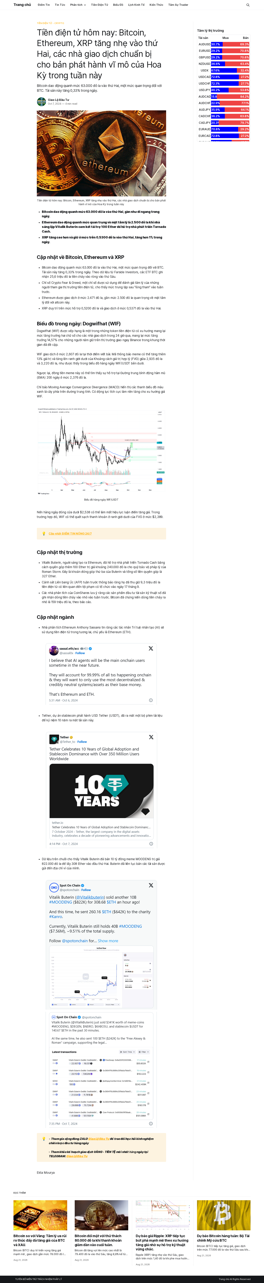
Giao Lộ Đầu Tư (58, 100)
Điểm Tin (44, 4)
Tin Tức (60, 4)
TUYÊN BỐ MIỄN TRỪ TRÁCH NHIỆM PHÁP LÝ (38, 1279)
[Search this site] (248, 5)
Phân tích (76, 4)
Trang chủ (22, 5)
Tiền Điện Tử (99, 4)
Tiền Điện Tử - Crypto (50, 23)
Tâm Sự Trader (178, 4)
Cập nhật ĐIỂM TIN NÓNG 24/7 (70, 533)
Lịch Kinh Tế (136, 4)
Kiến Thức (156, 4)
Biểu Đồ (118, 4)
